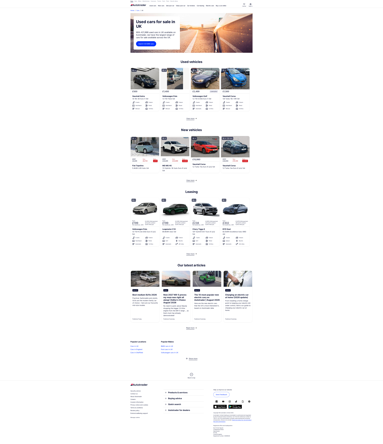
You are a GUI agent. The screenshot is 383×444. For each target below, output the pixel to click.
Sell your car (170, 5)
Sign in (250, 6)
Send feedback (221, 395)
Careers (133, 399)
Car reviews (191, 5)
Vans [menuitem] (135, 1)
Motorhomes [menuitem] (146, 1)
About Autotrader (136, 396)
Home (132, 10)
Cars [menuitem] (131, 1)
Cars (137, 10)
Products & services (178, 392)
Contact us (134, 394)
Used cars (152, 5)
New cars (161, 5)
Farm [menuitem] (163, 1)
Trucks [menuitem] (159, 1)
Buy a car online (221, 5)
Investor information (136, 402)
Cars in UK (134, 346)
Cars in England (136, 349)
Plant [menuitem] (167, 1)
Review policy (134, 410)
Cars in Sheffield (136, 353)
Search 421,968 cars (146, 44)
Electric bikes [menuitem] (174, 1)
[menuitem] (153, 6)
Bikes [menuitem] (139, 1)
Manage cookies (135, 417)
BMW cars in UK (167, 346)
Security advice (135, 391)
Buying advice (175, 398)
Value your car (180, 5)
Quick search (174, 404)
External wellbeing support (139, 413)
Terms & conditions (136, 407)
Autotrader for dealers (179, 410)
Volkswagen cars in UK (169, 353)
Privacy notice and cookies (139, 405)
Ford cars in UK (167, 349)
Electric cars (210, 5)
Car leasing (200, 5)
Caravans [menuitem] (153, 1)
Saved (244, 6)
